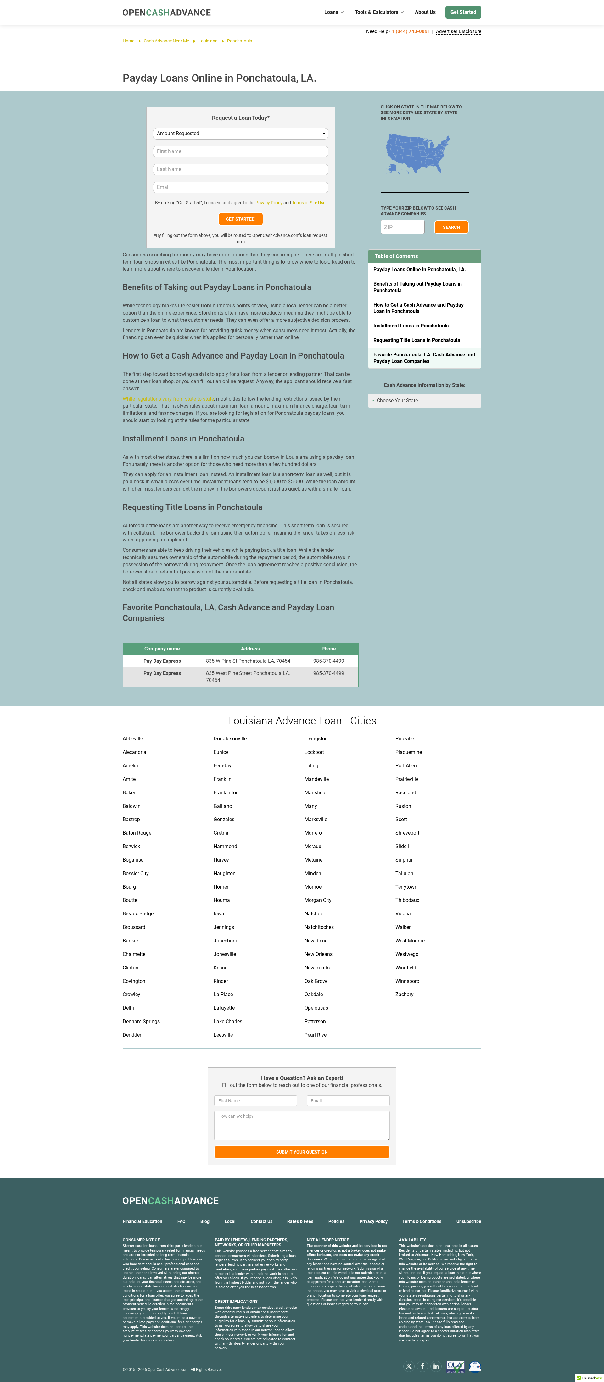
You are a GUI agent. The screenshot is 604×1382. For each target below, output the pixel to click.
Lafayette (224, 1008)
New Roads (317, 968)
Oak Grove (316, 981)
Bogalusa (133, 860)
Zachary (404, 994)
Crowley (131, 994)
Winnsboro (407, 981)
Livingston (316, 739)
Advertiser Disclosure (458, 31)
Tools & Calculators (376, 12)
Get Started (463, 12)
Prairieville (406, 779)
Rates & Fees (300, 1221)
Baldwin (132, 806)
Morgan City (318, 900)
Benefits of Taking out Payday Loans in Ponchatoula (417, 287)
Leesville (223, 1035)
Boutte (130, 900)
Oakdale (314, 994)
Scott (401, 819)
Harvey (221, 860)
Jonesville (225, 954)
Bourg (129, 887)
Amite (129, 779)
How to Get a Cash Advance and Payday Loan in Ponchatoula (418, 308)
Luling (311, 766)
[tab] (424, 401)
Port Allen (406, 766)
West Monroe (410, 941)
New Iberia (316, 941)
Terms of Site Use (308, 202)
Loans (331, 12)
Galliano (223, 806)
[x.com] (409, 1366)
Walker (403, 927)
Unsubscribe (468, 1221)
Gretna (221, 833)
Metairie (313, 860)
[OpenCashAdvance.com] (167, 12)
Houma (222, 900)
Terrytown (406, 887)
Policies (336, 1221)
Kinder (221, 981)
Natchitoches (319, 927)
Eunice (221, 752)
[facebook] (422, 1366)
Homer (221, 887)
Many (311, 806)
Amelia (130, 766)
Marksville (316, 819)
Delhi (128, 1008)
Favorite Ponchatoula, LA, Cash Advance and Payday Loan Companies (424, 358)
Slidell (402, 846)
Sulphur (404, 860)
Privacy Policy (268, 202)
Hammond (225, 846)
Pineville (404, 739)
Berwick (131, 846)
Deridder (132, 1035)
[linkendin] (436, 1366)
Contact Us (261, 1221)
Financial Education (142, 1221)
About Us (425, 12)
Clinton (130, 968)
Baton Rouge (137, 833)
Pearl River (316, 1035)
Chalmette (134, 954)
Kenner (221, 968)
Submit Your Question (302, 1151)
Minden (313, 873)
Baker (129, 793)
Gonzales (224, 819)
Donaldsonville (230, 739)
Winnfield (405, 968)
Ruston (403, 806)
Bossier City (136, 873)
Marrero (313, 833)
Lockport (314, 752)
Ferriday (223, 766)
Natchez (314, 914)
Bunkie (130, 941)
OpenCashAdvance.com (168, 1370)
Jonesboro (225, 941)
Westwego (406, 954)
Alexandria (134, 752)
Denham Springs (141, 1021)
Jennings (224, 927)
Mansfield (316, 793)
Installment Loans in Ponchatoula (411, 326)
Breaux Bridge (138, 914)
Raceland (405, 793)
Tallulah (404, 873)
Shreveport (407, 833)
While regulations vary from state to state (168, 399)
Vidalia (403, 914)
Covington (134, 981)
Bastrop (131, 819)
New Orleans (319, 954)
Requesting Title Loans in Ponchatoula (416, 340)
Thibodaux (407, 900)
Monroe (313, 887)
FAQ (181, 1221)
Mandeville (317, 779)
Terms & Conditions (421, 1221)
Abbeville (133, 739)
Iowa (219, 914)
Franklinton (226, 793)
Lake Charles (228, 1021)
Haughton (225, 873)
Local (230, 1221)
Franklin (223, 779)
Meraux (313, 846)
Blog (205, 1221)
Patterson (315, 1021)
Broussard (134, 927)
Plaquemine (408, 752)
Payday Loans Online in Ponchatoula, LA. (419, 269)
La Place (223, 994)
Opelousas (316, 1008)
